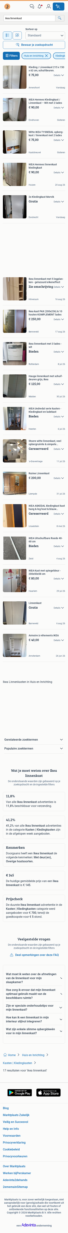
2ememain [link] (10, 1187)
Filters (13, 55)
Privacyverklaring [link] (14, 1142)
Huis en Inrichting (34, 55)
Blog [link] (6, 1108)
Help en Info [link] (11, 1129)
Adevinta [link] (9, 1180)
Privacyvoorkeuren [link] (15, 1156)
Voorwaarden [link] (11, 1135)
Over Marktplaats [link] (14, 1166)
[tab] (7, 35)
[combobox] (29, 18)
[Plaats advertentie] (58, 7)
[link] (8, 7)
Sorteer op (31, 29)
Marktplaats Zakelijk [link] (16, 1115)
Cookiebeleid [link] (11, 1149)
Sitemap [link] (22, 1187)
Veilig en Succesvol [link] (15, 1122)
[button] (40, 7)
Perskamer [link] (24, 1173)
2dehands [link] (21, 1180)
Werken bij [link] (10, 1173)
